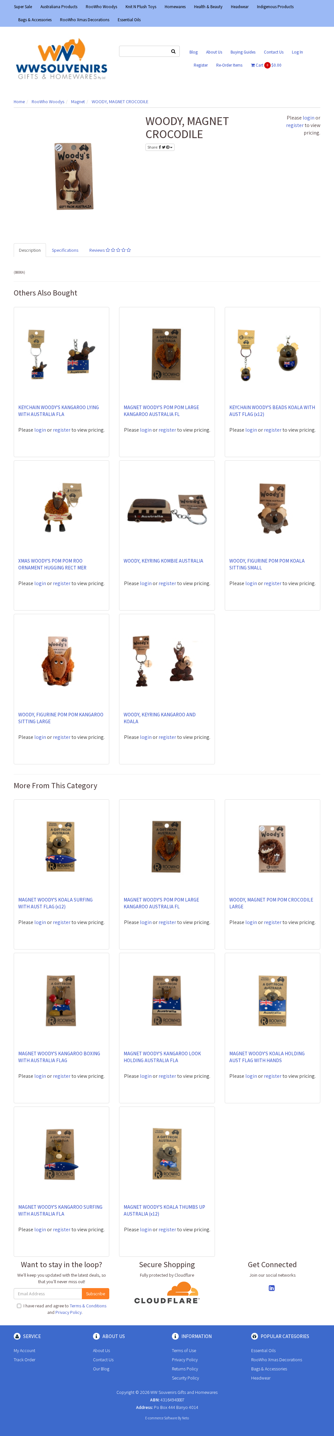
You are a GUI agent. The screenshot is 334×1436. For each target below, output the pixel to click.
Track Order (24, 1360)
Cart (268, 65)
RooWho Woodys (101, 6)
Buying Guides (243, 52)
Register (201, 65)
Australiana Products (58, 6)
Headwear (240, 6)
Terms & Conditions (88, 1306)
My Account (24, 1350)
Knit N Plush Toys (141, 6)
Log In (297, 52)
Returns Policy (185, 1369)
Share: (153, 147)
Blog (194, 52)
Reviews (97, 250)
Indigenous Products (275, 6)
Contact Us (273, 52)
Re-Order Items (229, 65)
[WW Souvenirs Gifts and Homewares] (61, 58)
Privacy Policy (68, 1312)
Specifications (65, 250)
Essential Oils (129, 20)
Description (30, 250)
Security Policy (185, 1378)
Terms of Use (184, 1350)
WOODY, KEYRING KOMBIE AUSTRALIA (163, 561)
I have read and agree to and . (64, 1309)
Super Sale (23, 6)
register (295, 125)
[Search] (173, 51)
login (308, 117)
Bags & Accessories (35, 20)
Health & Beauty (208, 6)
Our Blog (101, 1369)
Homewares (175, 6)
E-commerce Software (161, 1418)
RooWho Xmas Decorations (84, 20)
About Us (214, 52)
